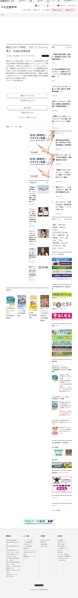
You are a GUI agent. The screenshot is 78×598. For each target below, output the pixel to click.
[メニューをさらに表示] (2, 15)
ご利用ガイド (36, 10)
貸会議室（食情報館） (64, 556)
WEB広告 (12, 1)
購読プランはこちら (28, 95)
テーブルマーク (56, 245)
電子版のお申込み (57, 10)
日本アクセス (62, 224)
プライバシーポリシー (30, 550)
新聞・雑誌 (31, 1)
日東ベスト (62, 227)
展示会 (59, 1)
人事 (54, 235)
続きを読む (27, 107)
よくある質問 (27, 546)
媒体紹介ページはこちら (59, 297)
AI (16, 126)
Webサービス (62, 542)
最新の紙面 (63, 5)
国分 (21, 126)
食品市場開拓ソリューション (69, 1)
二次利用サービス (22, 1)
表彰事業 (60, 552)
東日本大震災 (56, 243)
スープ (61, 237)
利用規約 (26, 548)
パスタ (54, 240)
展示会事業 (44, 544)
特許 (64, 245)
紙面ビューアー (41, 5)
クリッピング (52, 5)
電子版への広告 (45, 540)
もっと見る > (68, 47)
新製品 (54, 224)
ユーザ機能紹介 (28, 542)
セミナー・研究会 (50, 1)
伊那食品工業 (61, 235)
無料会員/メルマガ (12, 574)
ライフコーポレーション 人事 (60, 232)
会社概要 (60, 540)
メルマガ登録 (45, 10)
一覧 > (47, 182)
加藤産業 (55, 237)
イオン (54, 248)
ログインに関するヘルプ (27, 117)
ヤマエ (60, 240)
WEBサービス (4, 1)
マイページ (39, 585)
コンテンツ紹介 (28, 540)
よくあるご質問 (26, 10)
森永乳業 (55, 227)
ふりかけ (55, 229)
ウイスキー (64, 243)
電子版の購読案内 (11, 540)
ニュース (9, 55)
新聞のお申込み (70, 10)
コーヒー (61, 248)
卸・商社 (16, 55)
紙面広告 (43, 542)
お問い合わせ (10, 576)
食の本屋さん (40, 1)
